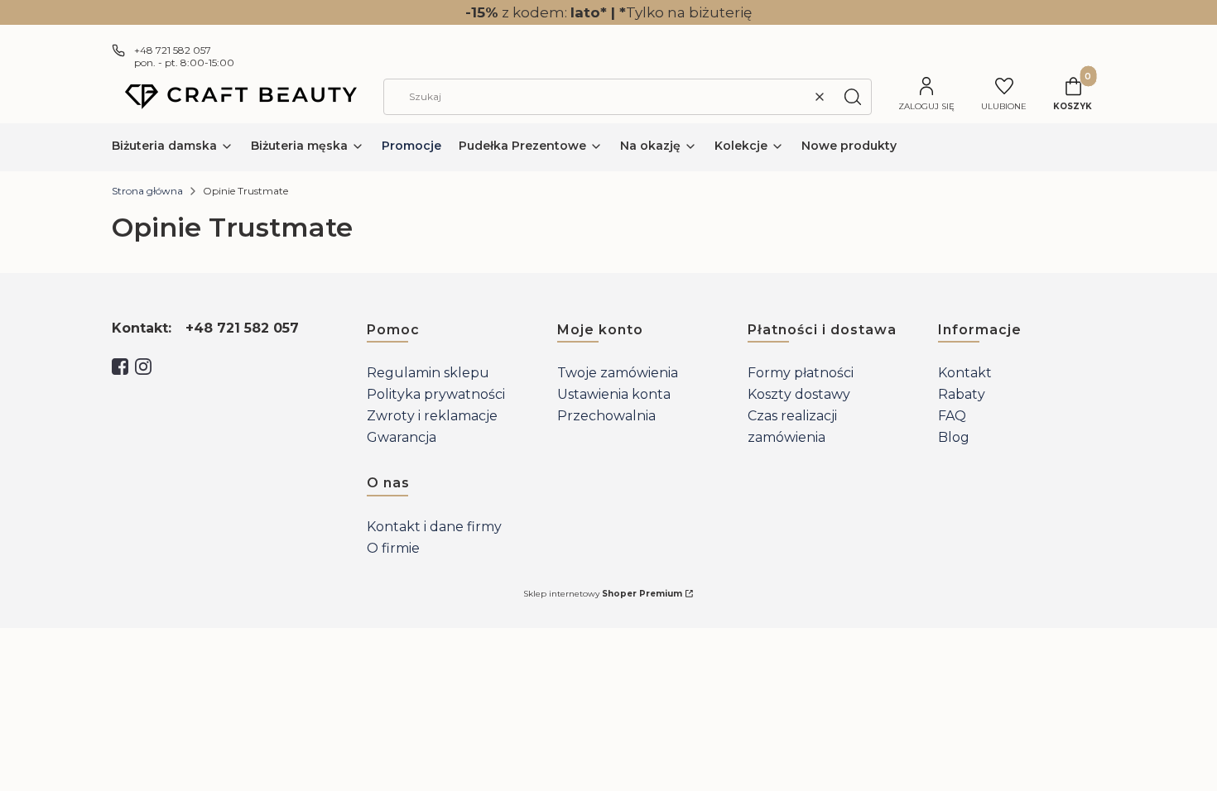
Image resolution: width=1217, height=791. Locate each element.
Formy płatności (801, 373)
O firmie (393, 548)
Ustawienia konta (614, 394)
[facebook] (120, 366)
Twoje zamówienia (617, 373)
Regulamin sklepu (428, 373)
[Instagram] (143, 366)
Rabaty (961, 394)
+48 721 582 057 (172, 50)
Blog (953, 437)
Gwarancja (401, 437)
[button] (853, 97)
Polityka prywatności (436, 394)
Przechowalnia (606, 416)
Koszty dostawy (799, 394)
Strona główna (147, 191)
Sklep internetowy (602, 593)
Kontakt (965, 373)
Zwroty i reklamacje (432, 416)
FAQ (952, 416)
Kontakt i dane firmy (434, 527)
